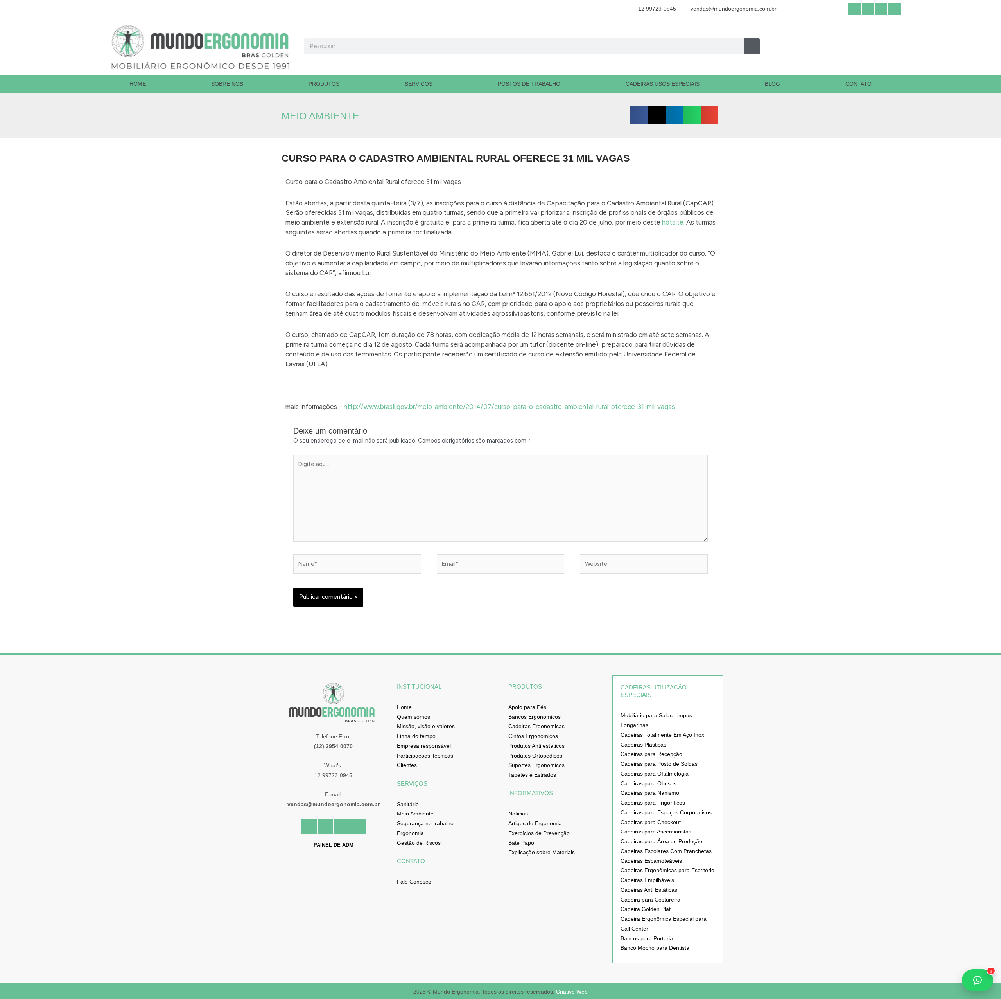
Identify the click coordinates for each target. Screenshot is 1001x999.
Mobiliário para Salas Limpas (656, 715)
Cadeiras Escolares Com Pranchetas (666, 851)
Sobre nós (227, 84)
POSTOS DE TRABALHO (529, 84)
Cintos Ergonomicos (533, 736)
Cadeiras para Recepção (651, 754)
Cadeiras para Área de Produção (661, 841)
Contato (858, 84)
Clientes (407, 765)
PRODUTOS (324, 84)
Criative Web (572, 991)
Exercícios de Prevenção (539, 833)
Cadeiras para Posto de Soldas (659, 764)
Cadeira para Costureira (650, 899)
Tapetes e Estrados (532, 775)
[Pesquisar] (752, 46)
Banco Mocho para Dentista (655, 948)
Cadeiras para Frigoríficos (653, 802)
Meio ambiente (320, 115)
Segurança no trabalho (425, 823)
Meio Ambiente (415, 813)
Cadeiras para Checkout (651, 822)
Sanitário (408, 804)
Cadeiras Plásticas (643, 745)
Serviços (418, 84)
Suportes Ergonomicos (536, 765)
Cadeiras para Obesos (648, 783)
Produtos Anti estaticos (536, 746)
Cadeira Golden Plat (646, 909)
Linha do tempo (416, 736)
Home (137, 84)
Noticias (518, 813)
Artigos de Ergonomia (535, 823)
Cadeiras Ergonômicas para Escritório (667, 870)
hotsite (672, 222)
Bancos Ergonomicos (534, 717)
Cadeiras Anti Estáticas (649, 890)
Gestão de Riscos (419, 843)
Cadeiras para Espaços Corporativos (666, 812)
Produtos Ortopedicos (535, 755)
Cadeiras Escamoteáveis (651, 861)
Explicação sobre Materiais (541, 852)
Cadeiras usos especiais (663, 84)
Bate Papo (521, 843)
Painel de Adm (333, 845)
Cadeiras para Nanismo (650, 793)
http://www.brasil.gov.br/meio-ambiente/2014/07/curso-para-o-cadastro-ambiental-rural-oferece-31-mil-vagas (509, 406)
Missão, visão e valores (426, 726)
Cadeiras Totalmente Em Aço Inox (662, 735)
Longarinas (634, 725)
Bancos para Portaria (647, 938)
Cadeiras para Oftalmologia (655, 773)
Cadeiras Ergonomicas (536, 726)
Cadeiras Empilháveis (647, 880)
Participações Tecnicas (425, 755)
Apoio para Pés (527, 707)
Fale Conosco (414, 881)
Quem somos (413, 717)
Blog (772, 84)
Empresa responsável (424, 746)
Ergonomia (410, 833)
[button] (639, 115)
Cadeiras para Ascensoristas (656, 831)
